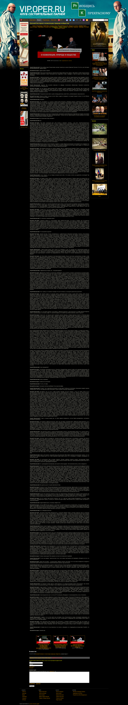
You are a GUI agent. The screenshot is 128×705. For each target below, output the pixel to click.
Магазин (54, 20)
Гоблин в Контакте (60, 696)
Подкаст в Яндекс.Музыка (44, 698)
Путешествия (47, 27)
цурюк (38, 703)
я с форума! (31, 667)
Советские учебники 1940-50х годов (24, 88)
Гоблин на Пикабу (60, 698)
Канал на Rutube (42, 693)
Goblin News (46, 25)
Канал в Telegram (59, 691)
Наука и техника (63, 27)
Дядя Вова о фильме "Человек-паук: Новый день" (99, 92)
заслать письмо (32, 703)
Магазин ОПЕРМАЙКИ (24, 108)
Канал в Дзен (42, 694)
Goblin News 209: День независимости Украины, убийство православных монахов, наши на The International (99, 64)
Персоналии (58, 28)
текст (60, 60)
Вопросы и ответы (73, 25)
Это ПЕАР (86, 27)
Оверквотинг (51, 671)
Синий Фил (70, 27)
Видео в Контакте (43, 691)
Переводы (46, 20)
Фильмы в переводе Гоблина (79, 691)
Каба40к (81, 25)
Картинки (33, 20)
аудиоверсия (65, 60)
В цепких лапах (53, 25)
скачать (70, 60)
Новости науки (33, 27)
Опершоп (24, 698)
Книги (84, 25)
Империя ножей (24, 127)
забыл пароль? (31, 666)
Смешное (76, 27)
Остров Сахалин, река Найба (100, 150)
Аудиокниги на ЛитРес (77, 693)
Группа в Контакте (60, 694)
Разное (63, 28)
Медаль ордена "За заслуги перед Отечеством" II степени (99, 166)
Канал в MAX (58, 693)
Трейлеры (81, 27)
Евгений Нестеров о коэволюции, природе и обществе (49, 23)
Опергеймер (41, 27)
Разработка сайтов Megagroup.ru (80, 694)
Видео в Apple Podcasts (44, 696)
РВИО (99, 196)
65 (99, 135)
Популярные (39, 25)
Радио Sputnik (59, 699)
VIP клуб (24, 699)
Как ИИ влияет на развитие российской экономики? (99, 116)
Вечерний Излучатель (63, 25)
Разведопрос (55, 27)
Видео (39, 20)
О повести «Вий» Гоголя (99, 103)
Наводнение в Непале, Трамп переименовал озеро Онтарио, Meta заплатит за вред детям (99, 78)
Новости (25, 20)
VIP (61, 20)
